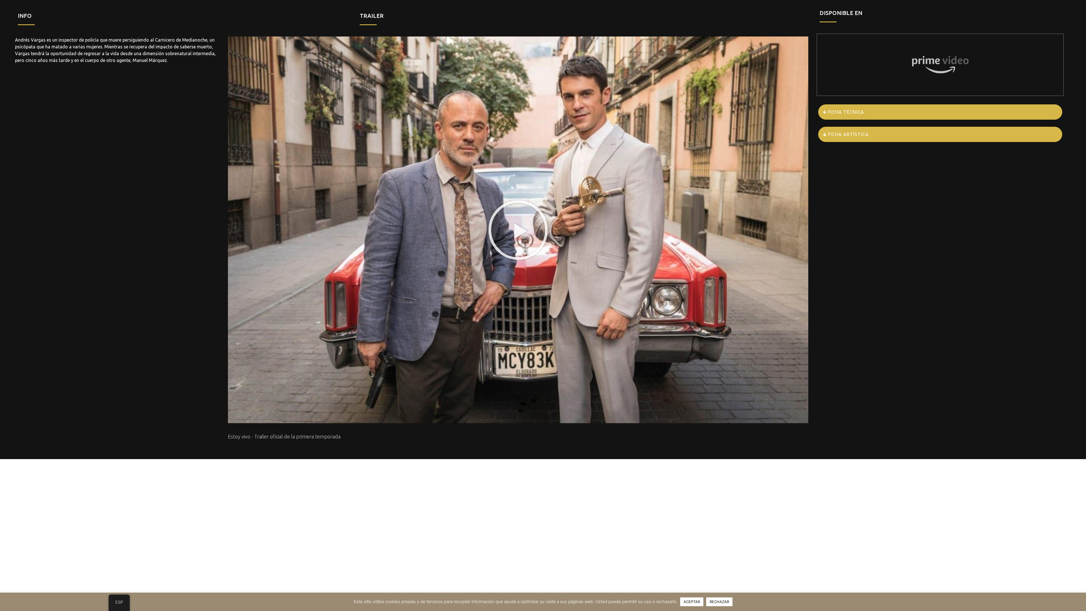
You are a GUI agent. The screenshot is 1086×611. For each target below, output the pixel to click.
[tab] (940, 112)
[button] (518, 230)
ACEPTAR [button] (692, 601)
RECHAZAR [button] (719, 601)
